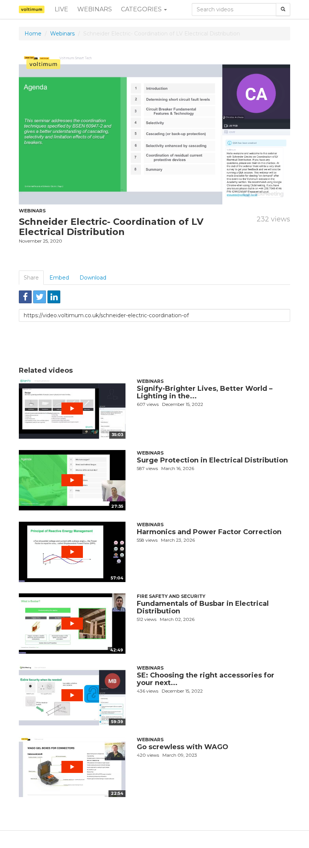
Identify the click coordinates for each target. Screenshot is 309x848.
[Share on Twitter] (39, 296)
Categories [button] (142, 9)
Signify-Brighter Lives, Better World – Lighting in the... (204, 392)
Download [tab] (93, 277)
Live (61, 9)
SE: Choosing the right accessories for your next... (205, 679)
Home (32, 33)
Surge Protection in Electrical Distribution (212, 460)
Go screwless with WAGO (182, 747)
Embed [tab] (59, 277)
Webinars (94, 9)
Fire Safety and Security (171, 596)
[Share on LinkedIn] (53, 296)
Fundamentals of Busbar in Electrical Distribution (203, 607)
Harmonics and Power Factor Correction (209, 532)
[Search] (283, 9)
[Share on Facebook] (25, 296)
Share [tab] (31, 277)
